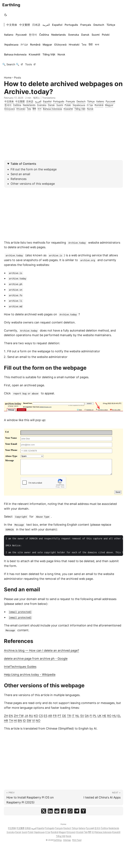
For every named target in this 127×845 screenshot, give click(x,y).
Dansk (85, 34)
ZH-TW (19, 715)
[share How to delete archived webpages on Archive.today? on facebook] (63, 811)
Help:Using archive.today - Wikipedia (29, 674)
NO (38, 720)
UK (99, 715)
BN (20, 720)
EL (119, 715)
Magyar (47, 44)
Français (85, 24)
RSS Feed (76, 840)
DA (87, 715)
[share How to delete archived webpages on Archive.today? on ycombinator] (83, 811)
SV (82, 715)
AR (50, 715)
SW (29, 720)
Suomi (96, 34)
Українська (11, 44)
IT (73, 715)
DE (64, 715)
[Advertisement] (63, 137)
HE (104, 715)
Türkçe (110, 24)
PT (59, 715)
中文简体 (11, 24)
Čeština (44, 34)
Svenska (73, 34)
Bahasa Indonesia (15, 54)
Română (35, 44)
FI (91, 715)
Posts (17, 77)
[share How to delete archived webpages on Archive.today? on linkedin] (50, 811)
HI (15, 720)
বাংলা (97, 44)
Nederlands (58, 34)
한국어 (33, 34)
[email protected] (20, 612)
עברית (24, 44)
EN (11, 715)
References (18, 179)
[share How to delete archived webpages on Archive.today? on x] (43, 811)
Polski (105, 34)
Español (57, 24)
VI (33, 720)
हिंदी (91, 44)
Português (71, 24)
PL (95, 715)
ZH (6, 715)
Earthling (11, 4)
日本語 (36, 24)
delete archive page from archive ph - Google (35, 658)
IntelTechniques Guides (20, 666)
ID (24, 720)
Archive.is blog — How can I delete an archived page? (41, 650)
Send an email (20, 174)
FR (55, 715)
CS (41, 715)
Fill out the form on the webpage (34, 169)
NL (77, 715)
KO (36, 715)
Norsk (61, 54)
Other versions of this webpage (33, 183)
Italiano (8, 34)
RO (109, 715)
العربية (46, 24)
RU (31, 715)
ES (45, 715)
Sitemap (67, 840)
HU (114, 715)
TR (69, 715)
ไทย (84, 44)
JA (26, 715)
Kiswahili (34, 54)
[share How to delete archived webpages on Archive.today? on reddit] (56, 811)
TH (11, 720)
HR (6, 720)
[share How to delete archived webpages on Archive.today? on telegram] (76, 811)
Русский (21, 34)
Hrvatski (74, 44)
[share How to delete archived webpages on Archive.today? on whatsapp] (70, 811)
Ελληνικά (60, 44)
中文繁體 (24, 24)
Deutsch (98, 24)
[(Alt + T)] (6, 15)
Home (7, 77)
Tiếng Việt (48, 54)
